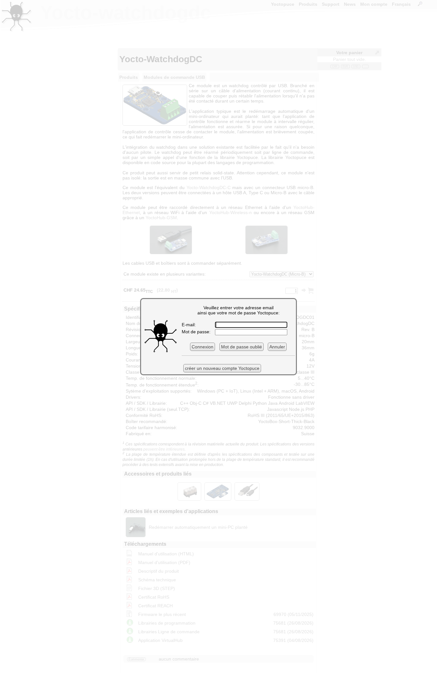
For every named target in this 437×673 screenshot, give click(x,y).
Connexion (202, 346)
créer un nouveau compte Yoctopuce (222, 368)
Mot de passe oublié (241, 346)
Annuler (277, 346)
